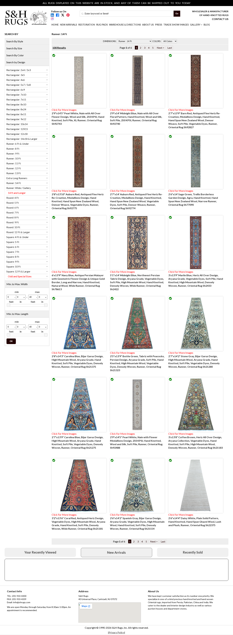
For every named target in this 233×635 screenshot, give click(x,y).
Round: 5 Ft (12, 202)
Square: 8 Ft (12, 256)
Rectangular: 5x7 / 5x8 (18, 84)
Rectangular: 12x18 (17, 133)
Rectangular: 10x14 (17, 124)
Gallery (195, 24)
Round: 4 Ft (12, 197)
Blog (207, 24)
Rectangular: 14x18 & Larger (21, 138)
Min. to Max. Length (17, 313)
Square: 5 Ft (12, 241)
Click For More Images (64, 109)
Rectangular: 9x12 (16, 119)
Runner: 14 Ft (13, 182)
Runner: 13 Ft (13, 173)
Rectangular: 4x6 (15, 79)
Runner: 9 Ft (12, 153)
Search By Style (14, 41)
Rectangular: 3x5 (15, 74)
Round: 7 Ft (12, 212)
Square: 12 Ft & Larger (18, 271)
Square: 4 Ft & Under (17, 237)
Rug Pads (102, 24)
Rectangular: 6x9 (15, 89)
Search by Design (15, 62)
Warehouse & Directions (125, 24)
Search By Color (15, 55)
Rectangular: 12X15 (17, 128)
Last (169, 47)
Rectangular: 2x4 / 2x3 (18, 69)
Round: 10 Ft (13, 227)
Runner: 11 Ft (13, 163)
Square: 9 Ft (12, 261)
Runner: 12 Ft (13, 168)
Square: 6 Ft (12, 246)
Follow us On (58, 11)
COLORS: (156, 41)
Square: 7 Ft (12, 251)
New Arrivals (68, 24)
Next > (160, 47)
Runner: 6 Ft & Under (17, 143)
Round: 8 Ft (12, 217)
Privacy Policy (116, 632)
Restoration (86, 24)
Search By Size (14, 48)
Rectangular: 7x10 (16, 94)
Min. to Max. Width (17, 284)
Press (158, 24)
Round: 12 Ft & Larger (18, 232)
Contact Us (220, 18)
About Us (148, 24)
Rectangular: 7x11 (16, 99)
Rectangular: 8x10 (16, 104)
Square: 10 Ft (13, 266)
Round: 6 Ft (12, 207)
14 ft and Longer (17, 192)
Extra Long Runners (16, 178)
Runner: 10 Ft (13, 158)
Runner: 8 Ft (12, 148)
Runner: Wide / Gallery (18, 187)
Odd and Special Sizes (20, 276)
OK (11, 341)
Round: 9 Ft (12, 222)
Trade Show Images (176, 24)
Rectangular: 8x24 (16, 109)
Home (55, 24)
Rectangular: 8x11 (16, 114)
